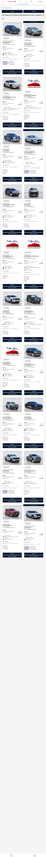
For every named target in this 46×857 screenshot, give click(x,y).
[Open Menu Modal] (3, 1)
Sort (13, 11)
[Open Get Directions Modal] (20, 1)
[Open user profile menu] (31, 1)
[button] (12, 70)
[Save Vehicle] (21, 38)
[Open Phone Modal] (26, 1)
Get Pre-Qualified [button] (12, 73)
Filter (34, 11)
